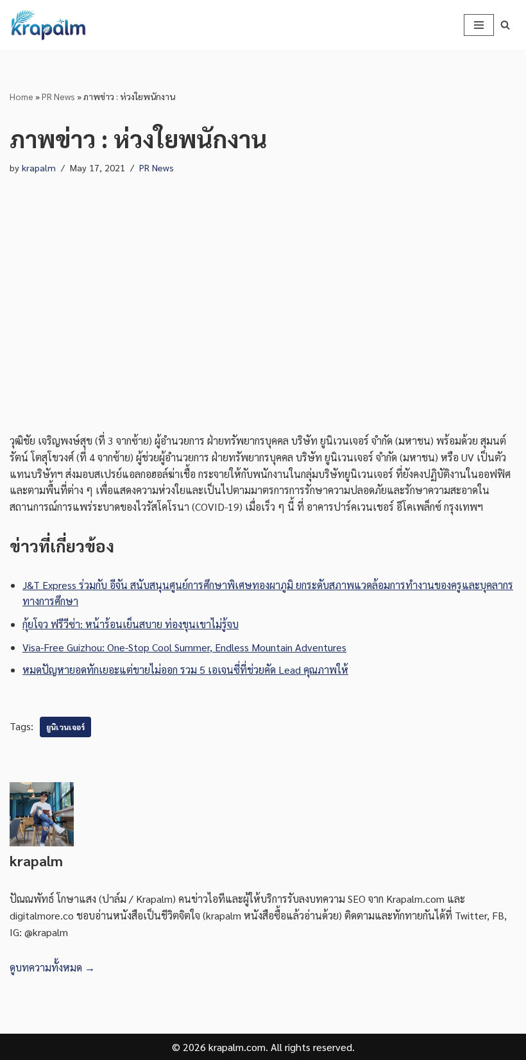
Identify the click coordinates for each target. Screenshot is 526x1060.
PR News (58, 96)
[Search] (505, 25)
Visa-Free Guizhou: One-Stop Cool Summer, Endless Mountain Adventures (184, 647)
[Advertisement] (263, 304)
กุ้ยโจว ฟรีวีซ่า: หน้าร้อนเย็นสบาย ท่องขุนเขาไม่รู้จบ (130, 624)
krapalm (39, 167)
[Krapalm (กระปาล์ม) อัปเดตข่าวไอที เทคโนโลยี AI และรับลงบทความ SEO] (48, 25)
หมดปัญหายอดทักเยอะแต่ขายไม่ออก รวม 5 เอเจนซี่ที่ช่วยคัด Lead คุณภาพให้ (185, 669)
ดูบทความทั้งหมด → (52, 967)
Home (21, 96)
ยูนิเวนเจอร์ (65, 727)
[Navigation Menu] (479, 25)
